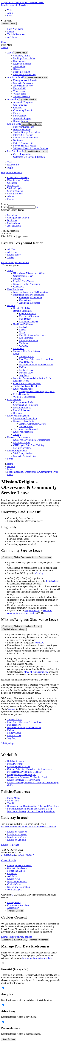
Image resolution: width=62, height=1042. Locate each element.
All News (11, 249)
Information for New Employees (28, 294)
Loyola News (13, 879)
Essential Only (20, 940)
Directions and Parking (18, 180)
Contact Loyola (8, 860)
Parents (10, 199)
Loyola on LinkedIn (16, 839)
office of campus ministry (35, 672)
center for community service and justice (29, 611)
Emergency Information (18, 887)
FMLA (22, 367)
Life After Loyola (15, 151)
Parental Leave (26, 372)
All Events (12, 252)
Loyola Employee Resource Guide (23, 780)
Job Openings (7, 743)
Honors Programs (21, 121)
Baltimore (18, 140)
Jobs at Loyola (14, 225)
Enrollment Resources (29, 316)
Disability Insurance (28, 340)
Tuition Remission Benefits (26, 386)
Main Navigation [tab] (15, 29)
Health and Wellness (23, 324)
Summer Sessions (21, 96)
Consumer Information (18, 905)
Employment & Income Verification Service (28, 777)
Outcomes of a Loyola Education (29, 157)
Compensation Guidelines (25, 405)
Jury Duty (24, 375)
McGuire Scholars (22, 448)
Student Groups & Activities (26, 132)
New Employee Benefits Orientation (30, 292)
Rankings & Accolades (24, 58)
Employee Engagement (18, 415)
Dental (22, 329)
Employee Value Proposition (26, 284)
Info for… (8, 20)
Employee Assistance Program (21, 774)
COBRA (23, 345)
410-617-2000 (8, 855)
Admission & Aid (15, 77)
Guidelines (7, 557)
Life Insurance (26, 337)
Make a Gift (13, 185)
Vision (22, 332)
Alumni (10, 196)
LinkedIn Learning (22, 442)
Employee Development (18, 437)
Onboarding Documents (30, 297)
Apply (10, 13)
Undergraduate (20, 105)
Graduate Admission (23, 83)
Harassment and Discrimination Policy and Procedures (33, 806)
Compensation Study (23, 402)
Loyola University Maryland (14, 5)
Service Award (26, 426)
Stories (10, 257)
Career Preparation (22, 154)
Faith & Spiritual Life (23, 143)
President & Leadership (24, 74)
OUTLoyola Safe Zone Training (28, 445)
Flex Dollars (25, 319)
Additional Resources (29, 302)
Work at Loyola (14, 188)
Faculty (16, 113)
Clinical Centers (14, 884)
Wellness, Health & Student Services (30, 148)
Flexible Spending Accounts (32, 335)
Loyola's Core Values (23, 281)
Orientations (25, 300)
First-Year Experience (23, 127)
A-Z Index (12, 876)
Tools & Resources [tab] (16, 34)
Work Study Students (23, 453)
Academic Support (22, 118)
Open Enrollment (27, 313)
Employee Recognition (24, 421)
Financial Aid (19, 88)
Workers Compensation (24, 397)
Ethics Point (13, 800)
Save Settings (8, 1039)
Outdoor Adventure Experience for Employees (29, 769)
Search (4, 47)
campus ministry (32, 610)
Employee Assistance (23, 389)
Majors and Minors (16, 871)
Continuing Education (23, 110)
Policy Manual (14, 798)
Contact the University (18, 177)
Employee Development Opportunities (31, 440)
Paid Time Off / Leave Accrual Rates (36, 359)
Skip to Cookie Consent (32, 2)
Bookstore (12, 220)
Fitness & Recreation (23, 135)
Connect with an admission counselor (38, 826)
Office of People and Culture (15, 262)
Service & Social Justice (24, 145)
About (10, 52)
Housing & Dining (22, 129)
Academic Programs (23, 102)
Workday (39, 573)
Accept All (6, 940)
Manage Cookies (15, 911)
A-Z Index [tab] (12, 37)
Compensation (14, 399)
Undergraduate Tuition (18, 217)
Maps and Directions (17, 881)
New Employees (15, 289)
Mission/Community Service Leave (36, 364)
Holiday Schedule (15, 761)
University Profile (21, 55)
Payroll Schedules (21, 410)
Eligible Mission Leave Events (27, 626)
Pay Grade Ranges (22, 407)
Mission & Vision (21, 71)
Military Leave (26, 370)
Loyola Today (14, 254)
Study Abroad (19, 115)
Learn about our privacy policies (16, 937)
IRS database (52, 581)
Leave (16, 354)
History (16, 69)
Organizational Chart (23, 276)
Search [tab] (10, 31)
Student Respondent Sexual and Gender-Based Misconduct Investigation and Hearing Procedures (31, 810)
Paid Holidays (26, 362)
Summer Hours (26, 356)
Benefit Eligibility (21, 308)
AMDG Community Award (32, 423)
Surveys (17, 434)
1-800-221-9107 (26, 855)
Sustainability (19, 66)
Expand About (20, 53)
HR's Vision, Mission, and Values (29, 273)
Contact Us (18, 286)
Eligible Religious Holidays (13, 629)
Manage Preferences (39, 940)
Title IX (11, 803)
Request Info (13, 164)
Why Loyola (19, 91)
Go (37, 207)
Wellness (23, 343)
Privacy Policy (14, 902)
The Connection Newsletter (26, 429)
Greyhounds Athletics (11, 172)
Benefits (11, 305)
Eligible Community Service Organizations (32, 557)
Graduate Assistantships (24, 456)
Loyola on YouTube (16, 837)
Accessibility (13, 908)
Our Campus (19, 61)
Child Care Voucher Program (27, 383)
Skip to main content (11, 2)
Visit (9, 10)
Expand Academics (27, 99)
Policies (17, 278)
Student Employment (17, 450)
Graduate (17, 107)
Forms (10, 458)
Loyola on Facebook (17, 831)
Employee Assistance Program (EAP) (37, 391)
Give (9, 15)
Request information (10, 826)
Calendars (12, 183)
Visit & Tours (19, 93)
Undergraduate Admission (25, 80)
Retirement (18, 348)
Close (4, 42)
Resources (18, 413)
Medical (23, 327)
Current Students (15, 191)
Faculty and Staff (15, 193)
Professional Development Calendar (24, 772)
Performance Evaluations (25, 418)
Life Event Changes (28, 321)
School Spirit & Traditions (25, 137)
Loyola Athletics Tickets (18, 766)
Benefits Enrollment (22, 311)
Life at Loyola (14, 124)
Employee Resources (23, 432)
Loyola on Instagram (17, 834)
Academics (12, 99)
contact (12, 709)
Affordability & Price (23, 85)
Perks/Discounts (21, 394)
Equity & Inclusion (22, 63)
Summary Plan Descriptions (26, 351)
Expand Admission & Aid (36, 77)
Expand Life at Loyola (31, 124)
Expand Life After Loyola (35, 151)
